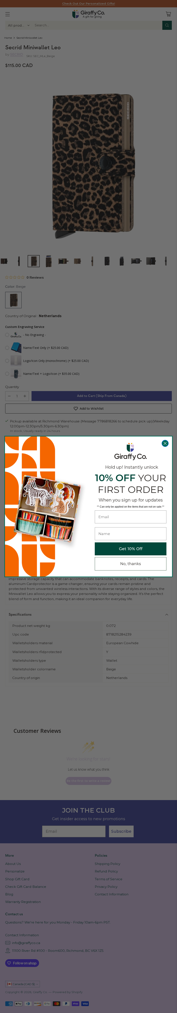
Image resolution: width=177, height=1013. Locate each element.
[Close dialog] (165, 443)
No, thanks (130, 563)
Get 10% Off (130, 548)
